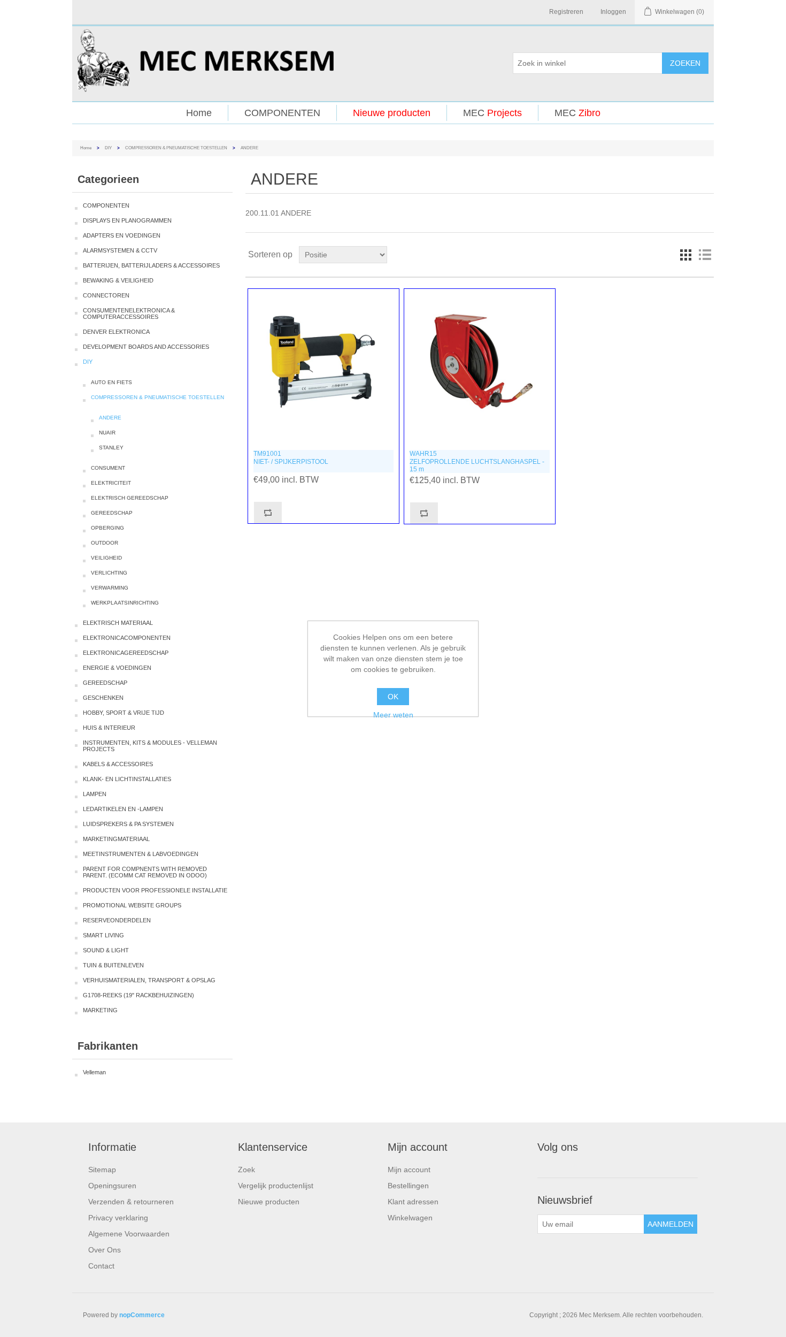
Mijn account (409, 1169)
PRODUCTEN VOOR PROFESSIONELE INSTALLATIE (155, 890)
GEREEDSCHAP (112, 513)
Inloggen (613, 12)
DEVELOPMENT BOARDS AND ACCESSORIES (146, 346)
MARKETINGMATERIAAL (116, 839)
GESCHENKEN (103, 697)
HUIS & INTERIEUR (109, 727)
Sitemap (102, 1169)
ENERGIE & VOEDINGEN (117, 667)
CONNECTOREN (106, 295)
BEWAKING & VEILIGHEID (118, 280)
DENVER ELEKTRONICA (116, 331)
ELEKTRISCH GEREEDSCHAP (129, 498)
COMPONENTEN (282, 113)
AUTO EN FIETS (111, 382)
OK (393, 696)
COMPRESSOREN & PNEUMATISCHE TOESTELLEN (176, 148)
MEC (492, 113)
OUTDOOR (104, 543)
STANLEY (111, 447)
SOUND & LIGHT (106, 950)
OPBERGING (107, 528)
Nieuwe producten (391, 113)
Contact (101, 1266)
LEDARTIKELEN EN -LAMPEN (123, 809)
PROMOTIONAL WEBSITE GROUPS (132, 905)
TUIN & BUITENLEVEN (113, 965)
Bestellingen (408, 1185)
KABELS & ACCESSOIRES (118, 764)
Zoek (246, 1169)
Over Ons (104, 1250)
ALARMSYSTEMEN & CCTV (120, 250)
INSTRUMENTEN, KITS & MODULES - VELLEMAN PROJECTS (150, 745)
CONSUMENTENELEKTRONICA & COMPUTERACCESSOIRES (129, 313)
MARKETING (100, 1010)
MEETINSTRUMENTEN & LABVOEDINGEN (140, 854)
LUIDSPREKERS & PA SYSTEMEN (128, 824)
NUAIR (107, 433)
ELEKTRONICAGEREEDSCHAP (125, 653)
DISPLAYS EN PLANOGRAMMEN (127, 220)
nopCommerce (142, 1315)
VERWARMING (109, 588)
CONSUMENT (108, 468)
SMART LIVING (103, 935)
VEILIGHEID (106, 558)
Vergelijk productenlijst (275, 1185)
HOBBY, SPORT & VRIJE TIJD (123, 712)
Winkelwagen (410, 1217)
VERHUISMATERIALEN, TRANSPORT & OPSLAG (149, 980)
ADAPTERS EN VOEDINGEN (121, 235)
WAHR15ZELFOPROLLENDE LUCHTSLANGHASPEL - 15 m (477, 461)
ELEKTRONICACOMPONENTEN (127, 638)
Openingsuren (112, 1185)
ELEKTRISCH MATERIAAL (118, 623)
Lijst (704, 254)
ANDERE (110, 418)
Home (199, 113)
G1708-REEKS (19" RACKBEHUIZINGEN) (138, 995)
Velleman (94, 1072)
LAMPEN (94, 794)
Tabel (685, 254)
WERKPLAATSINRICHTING (125, 603)
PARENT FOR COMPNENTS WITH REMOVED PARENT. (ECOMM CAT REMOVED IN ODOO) (145, 872)
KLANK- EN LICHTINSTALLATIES (127, 779)
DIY (108, 148)
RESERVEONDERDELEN (117, 920)
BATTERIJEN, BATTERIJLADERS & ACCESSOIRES (151, 265)
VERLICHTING (109, 573)
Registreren (566, 12)
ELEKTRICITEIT (111, 483)
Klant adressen (413, 1201)
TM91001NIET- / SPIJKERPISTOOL (290, 457)
